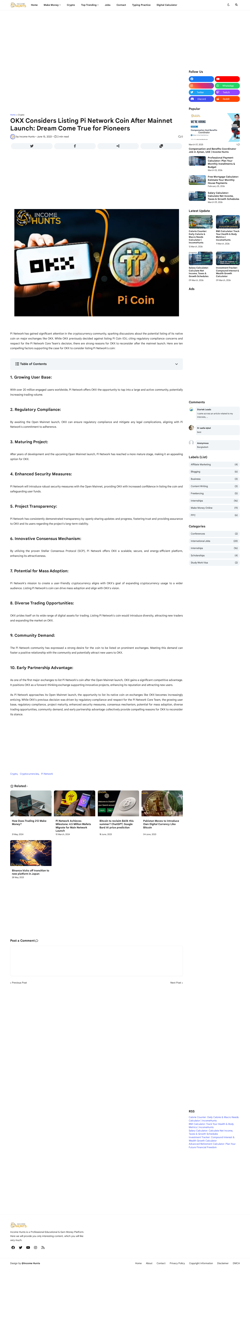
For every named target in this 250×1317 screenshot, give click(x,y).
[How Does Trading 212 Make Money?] (31, 804)
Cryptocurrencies (29, 773)
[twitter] (20, 1248)
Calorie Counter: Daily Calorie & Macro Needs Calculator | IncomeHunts (198, 237)
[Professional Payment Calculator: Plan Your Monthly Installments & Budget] (197, 161)
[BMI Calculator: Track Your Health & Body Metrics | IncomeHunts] (228, 222)
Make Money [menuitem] (51, 4)
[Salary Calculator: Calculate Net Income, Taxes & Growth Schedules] (197, 196)
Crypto (21, 115)
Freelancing (214, 493)
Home (13, 115)
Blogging (214, 471)
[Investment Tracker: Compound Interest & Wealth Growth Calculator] (228, 258)
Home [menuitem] (34, 4)
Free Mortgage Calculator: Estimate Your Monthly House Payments (223, 179)
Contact (161, 1263)
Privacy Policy (177, 1263)
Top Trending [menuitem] (89, 4)
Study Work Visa (214, 562)
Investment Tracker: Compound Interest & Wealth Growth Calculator (227, 272)
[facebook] (201, 79)
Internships (214, 500)
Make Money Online (214, 507)
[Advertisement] (112, 39)
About (149, 1263)
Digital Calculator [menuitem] (167, 4)
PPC (214, 515)
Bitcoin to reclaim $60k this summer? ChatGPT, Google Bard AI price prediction (116, 824)
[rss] (43, 1248)
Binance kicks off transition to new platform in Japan (30, 872)
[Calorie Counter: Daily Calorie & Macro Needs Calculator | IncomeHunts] (201, 222)
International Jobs (214, 541)
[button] (228, 5)
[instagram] (201, 86)
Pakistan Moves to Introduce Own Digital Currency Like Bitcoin (161, 824)
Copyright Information (201, 1263)
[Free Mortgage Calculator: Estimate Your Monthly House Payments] (197, 180)
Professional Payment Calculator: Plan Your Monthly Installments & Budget (221, 162)
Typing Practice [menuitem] (141, 4)
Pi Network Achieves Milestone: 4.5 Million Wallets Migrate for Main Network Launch (73, 825)
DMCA (236, 1263)
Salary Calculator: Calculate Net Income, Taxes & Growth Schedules (223, 196)
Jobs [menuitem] (107, 4)
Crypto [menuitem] (71, 4)
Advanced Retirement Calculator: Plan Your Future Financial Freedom (212, 1145)
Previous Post (19, 982)
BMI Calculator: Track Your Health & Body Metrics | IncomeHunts (227, 235)
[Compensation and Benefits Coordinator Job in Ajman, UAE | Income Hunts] (214, 127)
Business (214, 478)
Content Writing (214, 486)
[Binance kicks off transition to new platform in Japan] (31, 854)
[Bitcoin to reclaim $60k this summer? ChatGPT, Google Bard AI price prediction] (118, 804)
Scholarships (214, 555)
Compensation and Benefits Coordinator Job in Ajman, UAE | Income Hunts (212, 150)
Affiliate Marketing (214, 464)
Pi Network (47, 773)
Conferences (214, 533)
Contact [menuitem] (121, 4)
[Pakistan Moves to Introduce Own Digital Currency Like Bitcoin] (162, 804)
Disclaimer (223, 1263)
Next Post (175, 982)
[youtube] (227, 79)
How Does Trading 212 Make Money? (29, 822)
